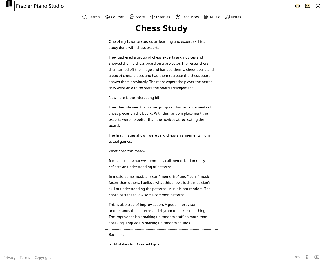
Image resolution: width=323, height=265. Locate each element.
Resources (190, 16)
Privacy (10, 257)
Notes (236, 16)
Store (140, 16)
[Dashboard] (318, 6)
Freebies (163, 16)
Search (94, 16)
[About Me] (297, 6)
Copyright (42, 257)
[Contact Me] (307, 6)
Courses (118, 16)
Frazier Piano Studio (40, 5)
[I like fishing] (298, 258)
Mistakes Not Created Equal (137, 244)
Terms (25, 257)
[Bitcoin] (308, 258)
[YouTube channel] (316, 258)
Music (215, 16)
